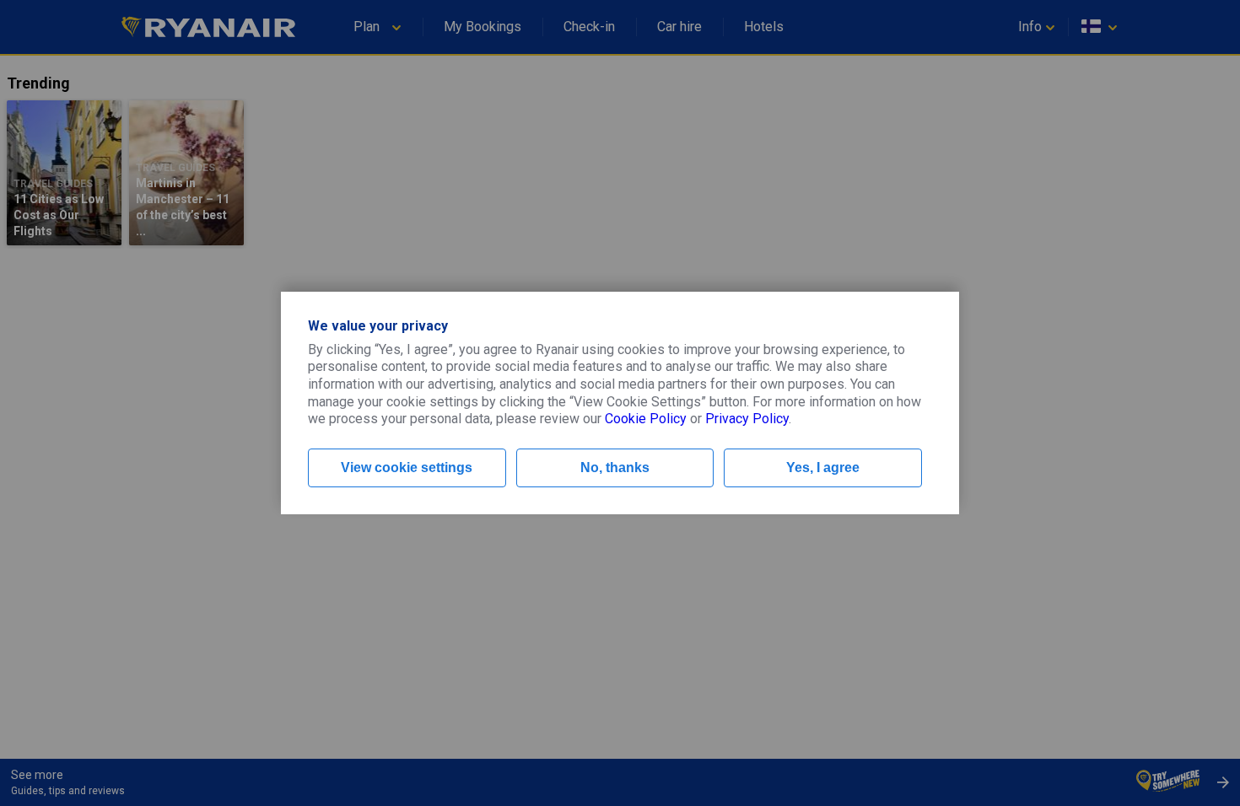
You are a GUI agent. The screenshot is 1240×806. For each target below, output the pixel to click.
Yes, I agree (823, 467)
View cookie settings (406, 467)
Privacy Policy (747, 419)
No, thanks (615, 467)
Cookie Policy (646, 419)
